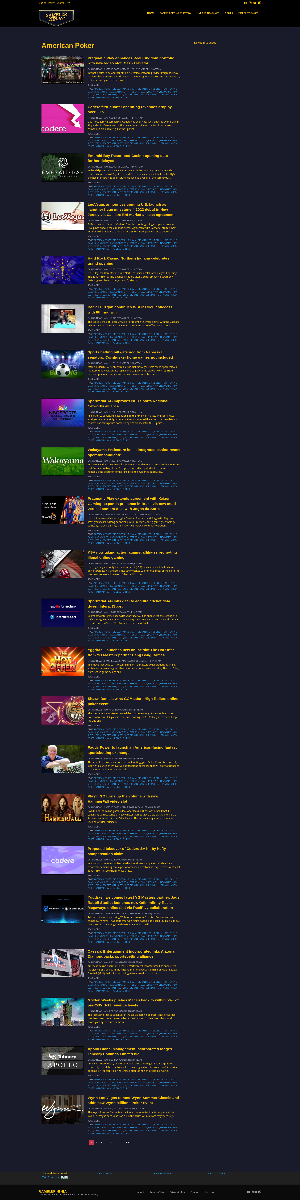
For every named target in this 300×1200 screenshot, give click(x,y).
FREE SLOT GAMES (248, 13)
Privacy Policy (177, 1192)
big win (132, 88)
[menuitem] (43, 3)
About (140, 1192)
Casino (43, 3)
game (144, 91)
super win (151, 94)
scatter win (109, 94)
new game (165, 91)
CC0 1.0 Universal (51, 1177)
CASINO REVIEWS (162, 1173)
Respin (97, 94)
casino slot (101, 91)
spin (142, 94)
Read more (94, 85)
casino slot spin (119, 91)
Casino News (95, 69)
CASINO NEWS (104, 1173)
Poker (51, 3)
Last (128, 1142)
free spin (134, 91)
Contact (194, 1192)
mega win (153, 91)
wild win (100, 97)
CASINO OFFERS (216, 1173)
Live (68, 3)
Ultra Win (163, 94)
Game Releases (112, 69)
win (109, 97)
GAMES (229, 13)
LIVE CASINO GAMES (208, 13)
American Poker (102, 88)
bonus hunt (161, 88)
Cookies (209, 1192)
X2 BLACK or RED (121, 97)
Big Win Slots (145, 88)
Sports (60, 3)
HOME (150, 13)
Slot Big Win (131, 94)
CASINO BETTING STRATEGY (175, 13)
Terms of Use (157, 1192)
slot (120, 94)
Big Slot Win (119, 88)
